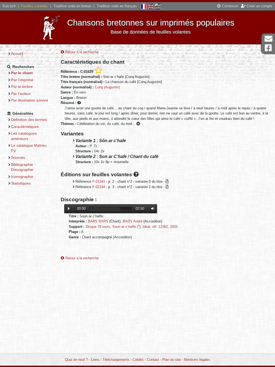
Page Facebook (268, 48)
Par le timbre (22, 86)
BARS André (132, 221)
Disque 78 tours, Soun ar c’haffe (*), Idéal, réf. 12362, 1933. (132, 227)
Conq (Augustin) (107, 87)
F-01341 (98, 181)
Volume (151, 208)
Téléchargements (116, 360)
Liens (95, 360)
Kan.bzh (9, 6)
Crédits (138, 360)
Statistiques (21, 183)
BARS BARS (98, 221)
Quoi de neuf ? (76, 360)
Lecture (69, 208)
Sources (18, 157)
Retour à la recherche (81, 52)
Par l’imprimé (22, 80)
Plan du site (171, 360)
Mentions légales (197, 360)
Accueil (17, 53)
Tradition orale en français (117, 6)
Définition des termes (29, 119)
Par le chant (22, 73)
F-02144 (98, 187)
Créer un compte (258, 6)
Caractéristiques (25, 126)
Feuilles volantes (34, 6)
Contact (153, 360)
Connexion (229, 6)
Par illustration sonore (29, 100)
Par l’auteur (21, 93)
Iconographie (22, 176)
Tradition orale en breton (72, 6)
